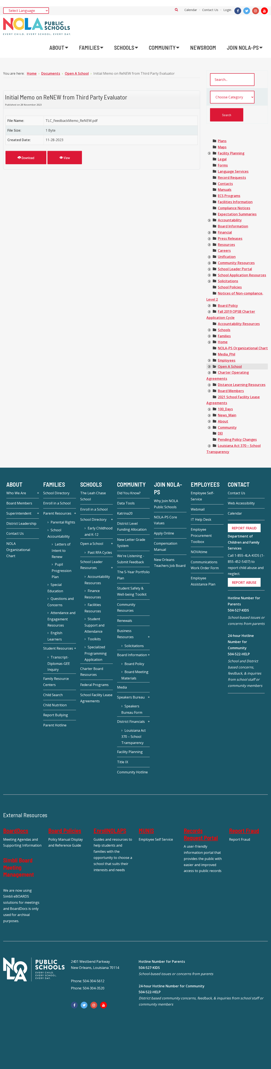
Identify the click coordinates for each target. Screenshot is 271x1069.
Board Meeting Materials (134, 675)
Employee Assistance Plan (203, 581)
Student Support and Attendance (94, 625)
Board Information (233, 226)
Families (224, 336)
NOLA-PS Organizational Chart (243, 348)
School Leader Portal (235, 269)
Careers (224, 250)
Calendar (190, 10)
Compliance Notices (234, 208)
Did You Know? (129, 493)
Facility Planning (231, 153)
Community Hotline (132, 772)
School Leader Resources (91, 564)
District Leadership (21, 523)
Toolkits (94, 639)
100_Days (225, 409)
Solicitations (228, 281)
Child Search (53, 695)
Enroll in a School (57, 503)
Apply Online (164, 533)
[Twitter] (246, 10)
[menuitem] (58, 47)
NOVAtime (199, 552)
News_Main (227, 415)
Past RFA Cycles (100, 552)
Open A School (230, 366)
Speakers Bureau (131, 697)
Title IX (122, 762)
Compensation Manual (165, 546)
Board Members (231, 390)
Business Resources (125, 633)
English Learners (54, 636)
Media (122, 687)
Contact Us (210, 10)
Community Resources (236, 262)
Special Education (55, 587)
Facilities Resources (92, 607)
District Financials (131, 721)
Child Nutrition (55, 705)
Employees (226, 360)
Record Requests (232, 177)
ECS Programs (229, 195)
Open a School (91, 543)
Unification (227, 256)
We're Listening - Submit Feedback (130, 559)
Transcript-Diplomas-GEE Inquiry (58, 663)
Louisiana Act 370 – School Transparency (133, 736)
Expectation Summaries (237, 214)
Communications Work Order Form (205, 565)
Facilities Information (235, 202)
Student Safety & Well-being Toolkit (132, 591)
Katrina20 (125, 513)
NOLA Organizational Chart (18, 549)
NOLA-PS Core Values (165, 520)
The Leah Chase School (93, 496)
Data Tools (126, 503)
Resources (226, 244)
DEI (220, 433)
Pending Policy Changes (237, 439)
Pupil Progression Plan (61, 570)
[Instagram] (255, 10)
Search (176, 9)
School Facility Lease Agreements (96, 698)
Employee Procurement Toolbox (201, 535)
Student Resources (58, 648)
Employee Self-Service (202, 496)
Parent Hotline (54, 725)
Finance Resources (92, 593)
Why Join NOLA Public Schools (166, 504)
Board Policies (64, 830)
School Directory (56, 493)
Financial (225, 232)
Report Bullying (55, 715)
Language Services (233, 171)
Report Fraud (244, 830)
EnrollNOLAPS (110, 830)
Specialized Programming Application (95, 653)
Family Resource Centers (56, 681)
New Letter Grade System (131, 542)
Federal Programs (94, 684)
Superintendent (18, 513)
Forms (223, 165)
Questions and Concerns (60, 601)
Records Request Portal (201, 834)
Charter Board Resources (91, 671)
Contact (239, 484)
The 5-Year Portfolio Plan (133, 575)
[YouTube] (264, 10)
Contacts (225, 183)
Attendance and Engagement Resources (61, 619)
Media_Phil (226, 354)
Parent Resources (57, 513)
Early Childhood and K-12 (98, 531)
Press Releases (230, 238)
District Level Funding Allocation (132, 526)
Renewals (124, 620)
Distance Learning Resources (241, 384)
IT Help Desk (201, 519)
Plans (222, 141)
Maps (222, 147)
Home (223, 342)
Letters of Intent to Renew (61, 550)
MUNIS (146, 830)
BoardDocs (15, 830)
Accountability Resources (239, 323)
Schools (224, 330)
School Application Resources (242, 275)
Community (227, 427)
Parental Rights (63, 522)
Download (27, 158)
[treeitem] (222, 141)
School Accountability (58, 533)
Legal (222, 159)
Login (227, 10)
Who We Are (16, 493)
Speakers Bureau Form (131, 709)
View (66, 158)
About (223, 421)
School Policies (230, 287)
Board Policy (228, 305)
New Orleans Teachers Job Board (169, 562)
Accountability (230, 220)
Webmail (198, 509)
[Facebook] (237, 10)
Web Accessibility (241, 503)
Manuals (224, 189)
